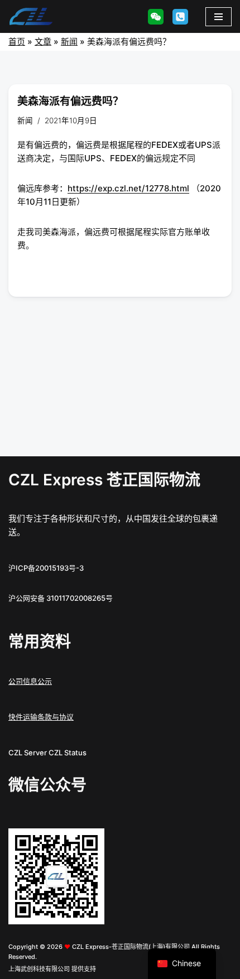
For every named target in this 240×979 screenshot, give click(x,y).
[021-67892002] (180, 17)
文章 (43, 41)
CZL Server (27, 752)
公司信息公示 (30, 681)
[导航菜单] (218, 16)
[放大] (89, 842)
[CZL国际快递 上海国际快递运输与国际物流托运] (30, 16)
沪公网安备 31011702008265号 (60, 598)
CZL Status (68, 752)
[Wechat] (156, 17)
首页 (16, 41)
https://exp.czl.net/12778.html (128, 188)
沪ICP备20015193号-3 (46, 567)
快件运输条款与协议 (41, 716)
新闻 (69, 41)
